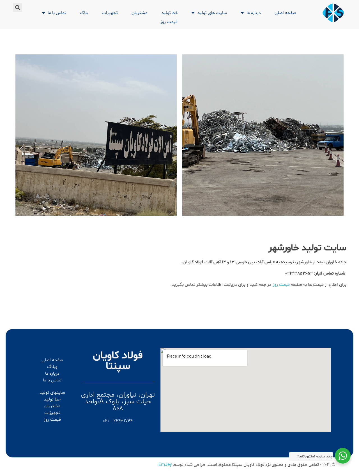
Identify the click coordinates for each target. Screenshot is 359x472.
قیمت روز (169, 22)
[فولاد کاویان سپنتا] (333, 12)
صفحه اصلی (285, 13)
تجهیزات (110, 13)
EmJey (165, 465)
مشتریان (140, 13)
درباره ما (254, 13)
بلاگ (84, 13)
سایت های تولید (212, 13)
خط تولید (169, 13)
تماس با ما (57, 13)
